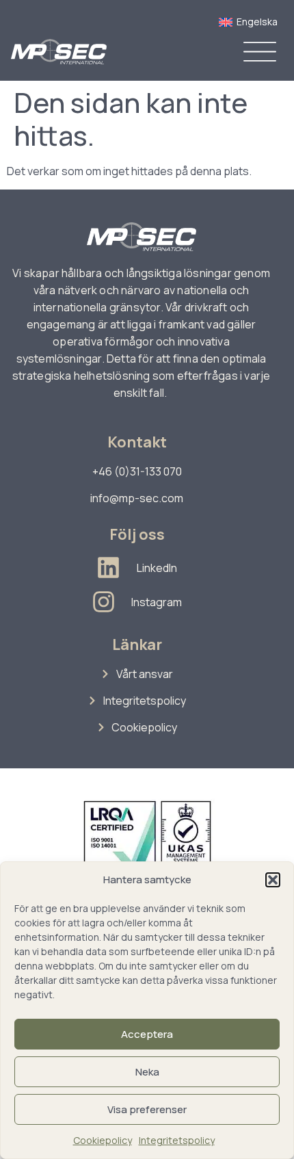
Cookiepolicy (102, 1140)
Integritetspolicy (177, 1140)
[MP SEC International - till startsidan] (59, 51)
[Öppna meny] (259, 51)
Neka (147, 1072)
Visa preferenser (147, 1109)
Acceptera (147, 1034)
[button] (273, 880)
